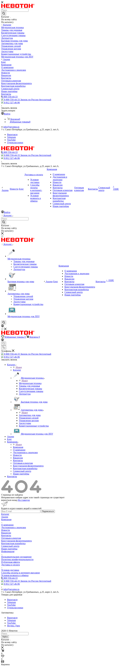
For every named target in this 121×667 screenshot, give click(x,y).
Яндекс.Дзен (13, 625)
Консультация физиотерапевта (16, 541)
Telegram (11, 137)
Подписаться (48, 511)
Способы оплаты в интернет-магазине (20, 572)
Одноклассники (15, 142)
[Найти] (3, 14)
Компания (18, 447)
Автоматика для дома (30, 415)
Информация (7, 551)
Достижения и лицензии (13, 527)
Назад (19, 367)
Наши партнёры (9, 549)
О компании (7, 525)
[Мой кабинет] (2, 326)
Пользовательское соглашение (16, 556)
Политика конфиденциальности (17, 559)
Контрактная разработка (13, 543)
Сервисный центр (10, 546)
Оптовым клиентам (11, 538)
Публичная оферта (10, 562)
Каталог (17, 370)
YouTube (11, 140)
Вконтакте (12, 134)
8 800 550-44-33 (10, 96)
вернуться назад (9, 500)
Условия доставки (10, 570)
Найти (5, 637)
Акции (4, 517)
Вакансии (6, 533)
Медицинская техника (30, 383)
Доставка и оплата (10, 564)
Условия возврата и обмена (14, 575)
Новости (5, 530)
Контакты (6, 535)
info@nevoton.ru (11, 127)
